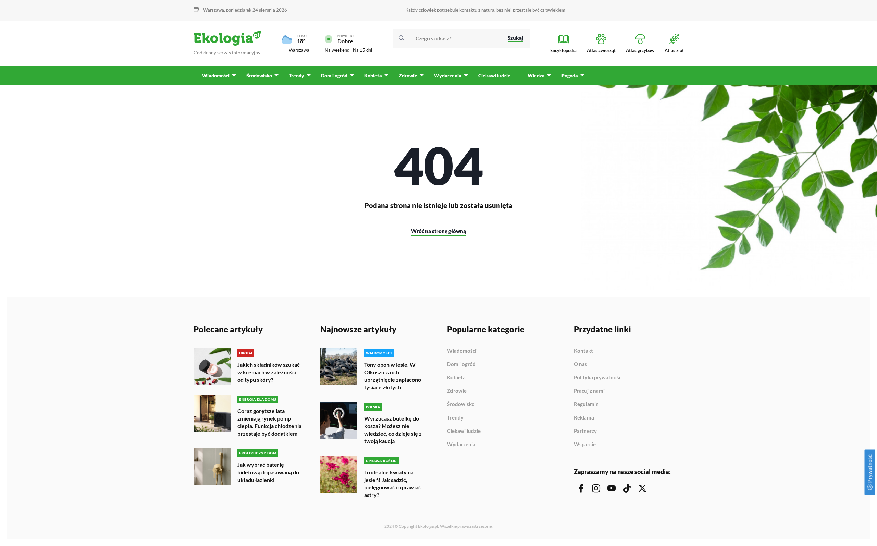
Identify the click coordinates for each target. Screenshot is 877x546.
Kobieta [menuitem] (373, 75)
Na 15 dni (362, 50)
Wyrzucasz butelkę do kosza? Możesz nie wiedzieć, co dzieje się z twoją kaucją (393, 429)
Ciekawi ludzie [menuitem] (494, 75)
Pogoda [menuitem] (569, 75)
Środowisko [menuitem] (259, 75)
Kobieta (456, 377)
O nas (580, 364)
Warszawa (299, 50)
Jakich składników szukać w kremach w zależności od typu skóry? (268, 372)
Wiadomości (462, 351)
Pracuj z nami (589, 391)
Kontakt (583, 351)
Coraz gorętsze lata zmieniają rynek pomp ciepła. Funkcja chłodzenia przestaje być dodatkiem (269, 422)
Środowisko (461, 404)
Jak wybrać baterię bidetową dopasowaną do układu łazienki (268, 472)
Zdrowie (457, 391)
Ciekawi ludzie (464, 431)
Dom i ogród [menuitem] (334, 75)
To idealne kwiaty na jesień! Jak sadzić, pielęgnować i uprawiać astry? (392, 483)
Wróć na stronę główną (438, 231)
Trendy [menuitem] (296, 75)
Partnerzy (585, 431)
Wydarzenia (461, 444)
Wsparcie (585, 444)
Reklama (584, 418)
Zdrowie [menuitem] (408, 75)
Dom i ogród (461, 364)
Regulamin (586, 404)
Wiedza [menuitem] (536, 75)
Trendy (455, 418)
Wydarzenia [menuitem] (447, 75)
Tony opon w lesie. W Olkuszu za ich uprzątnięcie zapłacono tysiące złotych (392, 375)
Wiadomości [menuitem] (216, 75)
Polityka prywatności (598, 377)
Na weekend (337, 50)
